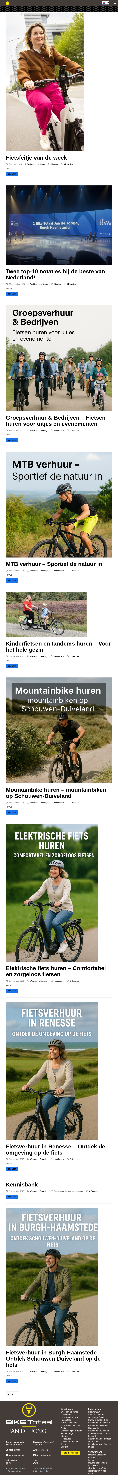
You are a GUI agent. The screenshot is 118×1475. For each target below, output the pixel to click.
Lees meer (11, 174)
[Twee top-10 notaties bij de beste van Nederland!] (59, 225)
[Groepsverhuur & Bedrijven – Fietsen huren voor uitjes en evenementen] (59, 358)
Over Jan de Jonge (69, 1412)
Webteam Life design (36, 164)
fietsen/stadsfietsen (97, 1455)
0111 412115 (14, 1450)
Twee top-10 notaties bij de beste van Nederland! (55, 274)
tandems (92, 1460)
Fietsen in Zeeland (69, 1441)
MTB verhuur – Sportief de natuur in (54, 564)
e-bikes (91, 1457)
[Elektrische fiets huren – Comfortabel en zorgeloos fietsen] (52, 893)
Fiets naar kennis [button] (70, 1453)
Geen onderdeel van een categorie (68, 1191)
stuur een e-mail (16, 1455)
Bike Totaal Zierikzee (70, 1425)
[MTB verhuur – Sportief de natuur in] (59, 504)
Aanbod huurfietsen (97, 1415)
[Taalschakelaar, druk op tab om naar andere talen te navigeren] (105, 2)
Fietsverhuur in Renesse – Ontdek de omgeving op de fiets (55, 1149)
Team (63, 1444)
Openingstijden (15, 1471)
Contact (64, 1447)
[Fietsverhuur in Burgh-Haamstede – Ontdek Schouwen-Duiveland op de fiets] (52, 1277)
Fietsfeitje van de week (36, 158)
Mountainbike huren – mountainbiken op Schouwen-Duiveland (56, 793)
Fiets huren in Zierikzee (99, 1423)
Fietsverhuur (66, 1415)
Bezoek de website (16, 1468)
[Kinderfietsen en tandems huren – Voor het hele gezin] (46, 614)
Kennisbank (59, 430)
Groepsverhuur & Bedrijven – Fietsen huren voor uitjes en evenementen (56, 421)
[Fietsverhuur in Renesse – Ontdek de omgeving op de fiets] (52, 1071)
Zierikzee (65, 1428)
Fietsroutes (66, 1439)
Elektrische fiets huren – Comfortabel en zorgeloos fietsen (56, 971)
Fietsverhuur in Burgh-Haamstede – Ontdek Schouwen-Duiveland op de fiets (53, 1358)
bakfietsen (93, 1465)
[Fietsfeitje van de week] (45, 82)
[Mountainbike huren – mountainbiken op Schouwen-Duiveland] (59, 730)
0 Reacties (68, 164)
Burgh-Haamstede (69, 1423)
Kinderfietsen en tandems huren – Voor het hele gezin (58, 646)
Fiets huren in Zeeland (98, 1431)
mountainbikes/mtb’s (97, 1463)
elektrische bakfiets (97, 1468)
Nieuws (54, 164)
